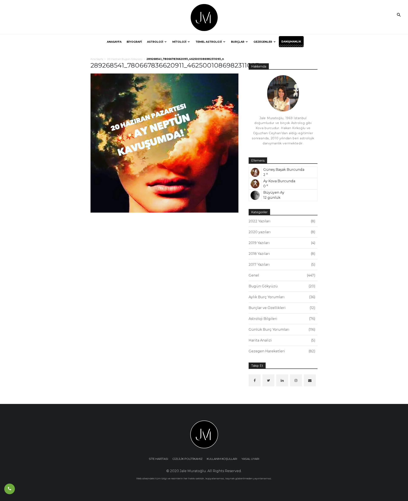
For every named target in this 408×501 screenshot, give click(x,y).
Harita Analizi (281, 340)
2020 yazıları (281, 232)
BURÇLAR (237, 41)
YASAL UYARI (250, 458)
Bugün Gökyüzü (281, 286)
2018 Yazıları (281, 254)
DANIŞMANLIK (291, 41)
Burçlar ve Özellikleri (281, 308)
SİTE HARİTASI (158, 458)
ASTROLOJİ (155, 41)
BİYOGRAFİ (134, 41)
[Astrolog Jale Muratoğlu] (204, 17)
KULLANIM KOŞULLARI (222, 458)
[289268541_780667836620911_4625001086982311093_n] (164, 143)
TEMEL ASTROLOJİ (209, 41)
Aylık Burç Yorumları (281, 297)
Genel (281, 275)
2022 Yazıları (281, 221)
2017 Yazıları (281, 264)
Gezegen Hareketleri (281, 351)
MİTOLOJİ (179, 41)
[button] (399, 15)
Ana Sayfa (97, 59)
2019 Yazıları (281, 243)
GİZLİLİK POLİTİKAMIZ (187, 458)
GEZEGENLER (263, 41)
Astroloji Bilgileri (281, 319)
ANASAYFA (114, 41)
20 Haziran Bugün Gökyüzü (124, 59)
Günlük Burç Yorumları (281, 329)
